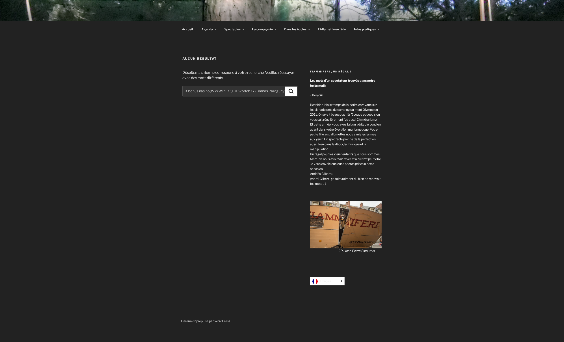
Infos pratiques (365, 29)
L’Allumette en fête (332, 29)
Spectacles (232, 29)
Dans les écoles (295, 29)
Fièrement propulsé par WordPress (205, 321)
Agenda (207, 29)
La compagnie (262, 29)
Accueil (187, 29)
